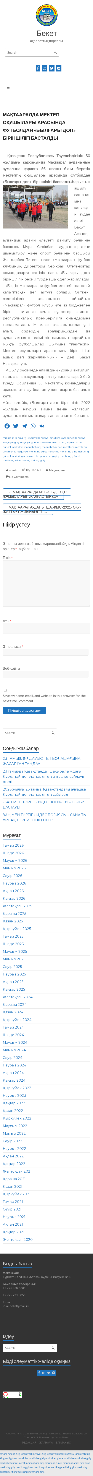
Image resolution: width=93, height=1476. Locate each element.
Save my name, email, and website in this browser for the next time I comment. (44, 698)
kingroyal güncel (65, 437)
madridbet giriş (61, 442)
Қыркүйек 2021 (16, 1194)
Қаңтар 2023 (14, 1103)
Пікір (8, 558)
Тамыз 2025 (13, 936)
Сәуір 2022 (12, 1141)
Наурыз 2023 (14, 1096)
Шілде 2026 (13, 853)
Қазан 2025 (13, 921)
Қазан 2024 (13, 1012)
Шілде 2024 (13, 1035)
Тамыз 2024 (13, 1027)
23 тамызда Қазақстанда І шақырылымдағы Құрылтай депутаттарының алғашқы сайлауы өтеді (44, 776)
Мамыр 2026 (14, 868)
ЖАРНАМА (46, 1442)
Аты (7, 621)
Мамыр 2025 (14, 959)
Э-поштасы (13, 646)
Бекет (46, 33)
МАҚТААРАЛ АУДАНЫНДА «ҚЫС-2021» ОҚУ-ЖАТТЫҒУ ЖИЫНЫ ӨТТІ (42, 509)
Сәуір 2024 (12, 1058)
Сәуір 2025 (12, 967)
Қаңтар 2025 (14, 989)
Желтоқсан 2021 (17, 1171)
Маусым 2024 (15, 1042)
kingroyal (32, 437)
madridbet (46, 442)
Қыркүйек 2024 (17, 1020)
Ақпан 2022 (13, 1156)
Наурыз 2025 (14, 974)
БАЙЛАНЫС (63, 1442)
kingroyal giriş (46, 437)
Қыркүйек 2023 (17, 1088)
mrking (7, 437)
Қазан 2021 (12, 1186)
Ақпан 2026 (13, 891)
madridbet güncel (52, 447)
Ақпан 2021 (13, 1224)
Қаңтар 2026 (14, 898)
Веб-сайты (11, 668)
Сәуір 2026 (12, 876)
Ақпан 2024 (13, 1073)
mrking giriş (19, 437)
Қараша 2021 (14, 1179)
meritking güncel (18, 451)
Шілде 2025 (13, 944)
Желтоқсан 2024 (17, 997)
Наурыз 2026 (14, 883)
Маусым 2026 (15, 861)
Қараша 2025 (14, 914)
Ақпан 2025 (13, 982)
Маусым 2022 (15, 1126)
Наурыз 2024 (14, 1065)
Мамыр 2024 (14, 1050)
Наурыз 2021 (14, 1217)
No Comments (19, 476)
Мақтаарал (57, 470)
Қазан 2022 (13, 1111)
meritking (69, 447)
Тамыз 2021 (13, 1202)
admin (13, 470)
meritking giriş (68, 451)
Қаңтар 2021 (13, 1232)
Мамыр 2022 (14, 1133)
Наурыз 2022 (14, 1149)
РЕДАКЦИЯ (29, 1442)
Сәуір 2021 (12, 1209)
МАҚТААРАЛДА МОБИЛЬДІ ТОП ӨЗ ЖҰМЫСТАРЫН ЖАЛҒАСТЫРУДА (37, 494)
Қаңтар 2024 (14, 1080)
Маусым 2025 (15, 951)
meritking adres (38, 451)
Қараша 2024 (15, 1005)
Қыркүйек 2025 (17, 929)
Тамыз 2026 (13, 845)
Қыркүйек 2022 (17, 1118)
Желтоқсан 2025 (17, 906)
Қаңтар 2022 (14, 1164)
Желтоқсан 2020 (18, 1240)
